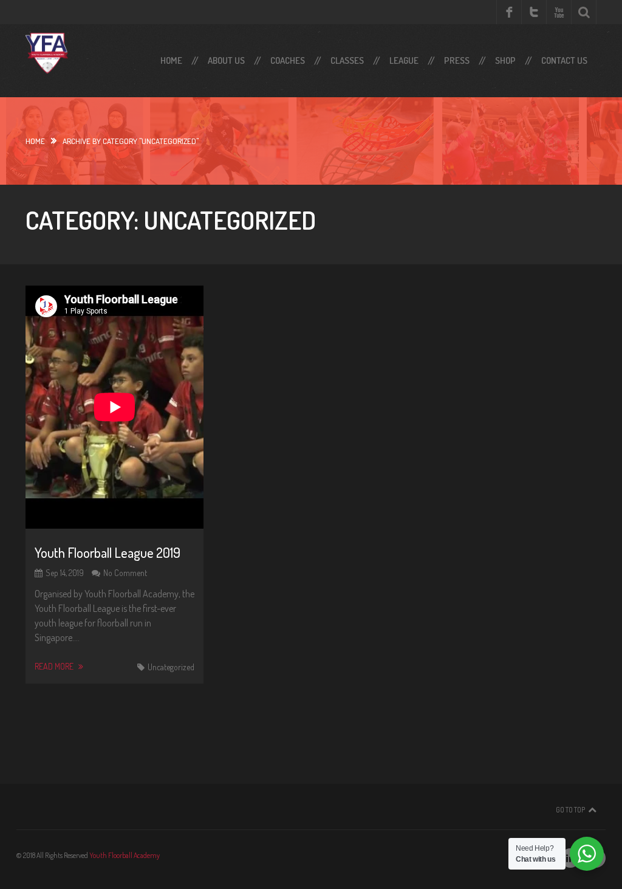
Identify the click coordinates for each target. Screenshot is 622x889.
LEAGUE (404, 60)
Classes (347, 60)
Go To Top (570, 809)
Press (457, 60)
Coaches (287, 60)
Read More (55, 666)
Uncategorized (171, 667)
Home (171, 60)
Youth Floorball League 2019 (107, 552)
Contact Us (564, 60)
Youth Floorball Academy (124, 855)
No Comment (125, 573)
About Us (226, 60)
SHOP (505, 60)
